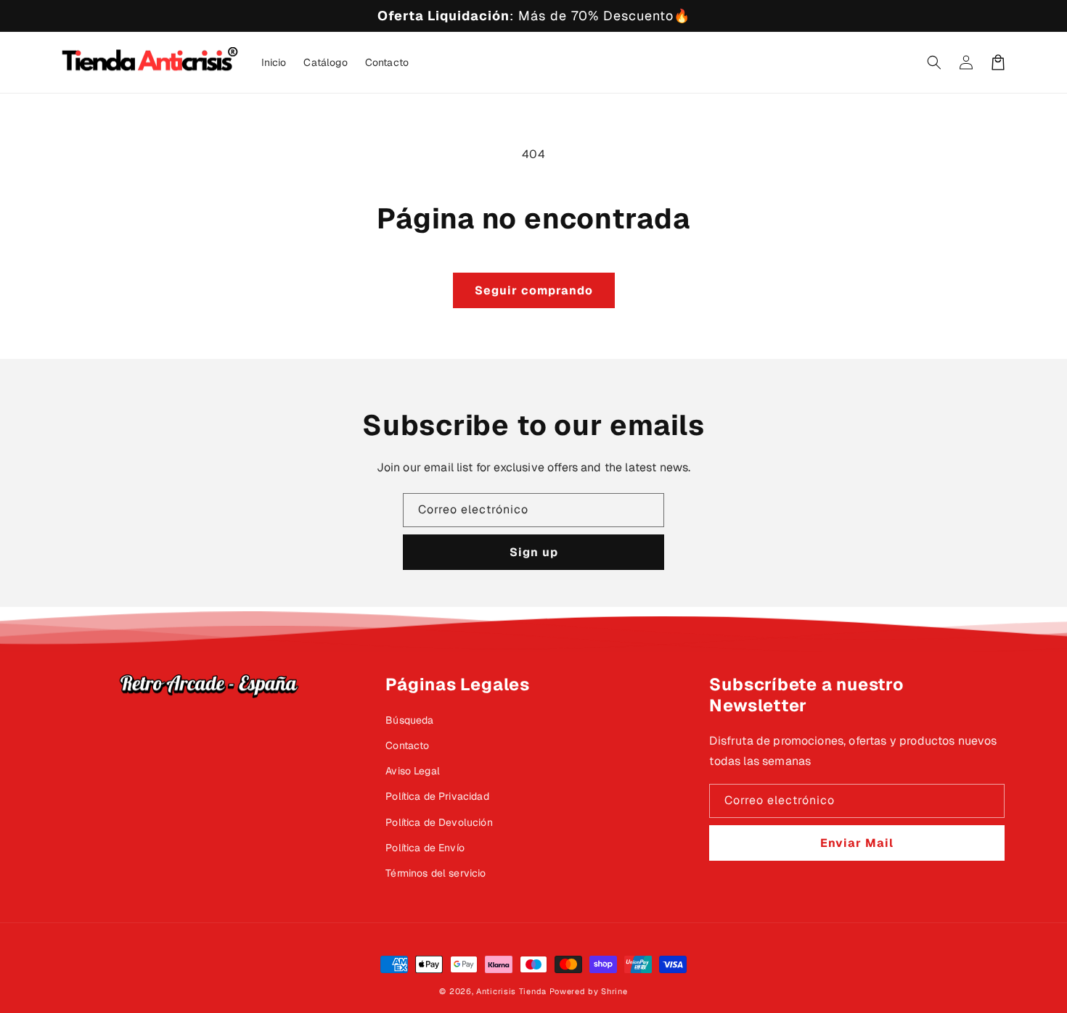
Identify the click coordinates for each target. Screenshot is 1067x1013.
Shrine (614, 991)
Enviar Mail (857, 843)
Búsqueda (409, 720)
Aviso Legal (412, 770)
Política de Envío (425, 847)
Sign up (534, 552)
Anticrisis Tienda (511, 991)
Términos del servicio (435, 873)
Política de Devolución (439, 822)
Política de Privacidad (437, 796)
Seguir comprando (534, 290)
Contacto (407, 745)
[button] (934, 62)
